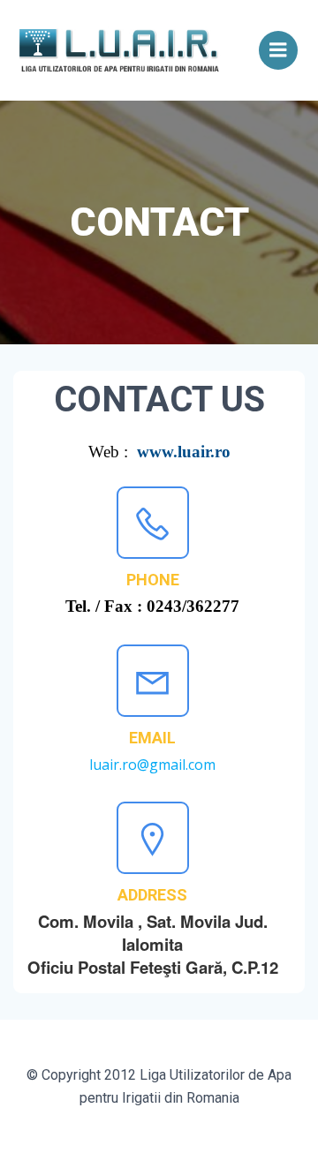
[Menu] (278, 50)
